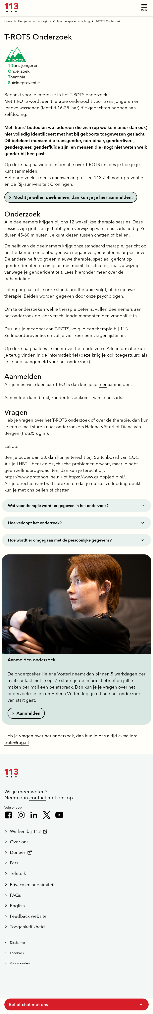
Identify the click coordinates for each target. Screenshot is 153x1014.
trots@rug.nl (34, 433)
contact (37, 797)
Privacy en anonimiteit (32, 884)
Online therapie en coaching (71, 21)
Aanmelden (28, 713)
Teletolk (18, 873)
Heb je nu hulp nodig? (32, 21)
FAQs (15, 895)
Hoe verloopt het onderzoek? (35, 522)
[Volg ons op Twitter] (47, 815)
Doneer (17, 852)
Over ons (19, 842)
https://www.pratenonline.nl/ (33, 477)
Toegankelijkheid (27, 926)
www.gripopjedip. (101, 477)
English (17, 905)
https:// (76, 477)
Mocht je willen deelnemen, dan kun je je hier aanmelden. (73, 197)
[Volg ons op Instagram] (21, 815)
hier (103, 384)
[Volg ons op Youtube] (59, 815)
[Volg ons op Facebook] (8, 815)
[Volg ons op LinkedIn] (34, 815)
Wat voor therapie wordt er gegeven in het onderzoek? (58, 505)
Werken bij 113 (25, 831)
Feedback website (28, 916)
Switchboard (106, 457)
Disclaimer (17, 943)
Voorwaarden (20, 963)
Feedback (17, 953)
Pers (14, 863)
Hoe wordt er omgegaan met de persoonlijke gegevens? (60, 540)
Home (8, 21)
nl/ (122, 477)
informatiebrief (63, 355)
